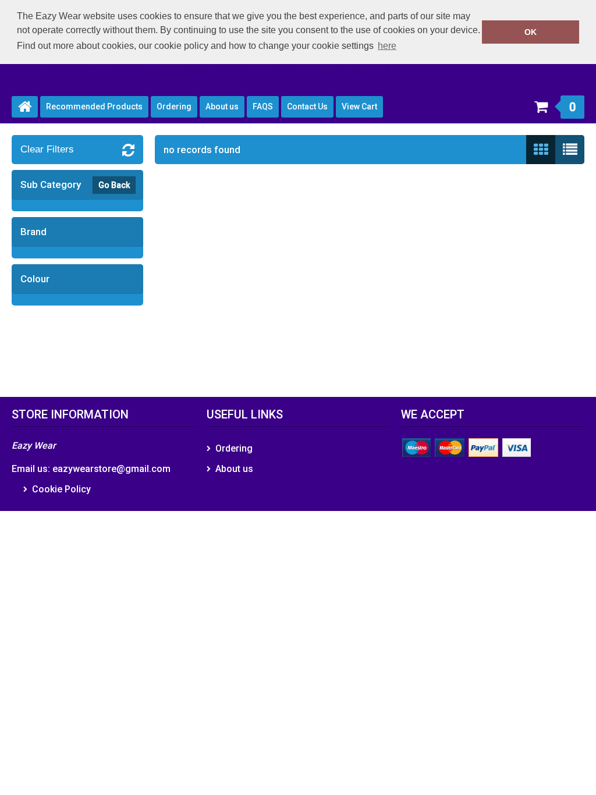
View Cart (359, 106)
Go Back (114, 185)
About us (222, 106)
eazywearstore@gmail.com (111, 468)
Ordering (174, 106)
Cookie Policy (61, 489)
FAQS (263, 106)
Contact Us (307, 106)
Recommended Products (94, 106)
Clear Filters (47, 149)
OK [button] (530, 32)
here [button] (387, 46)
